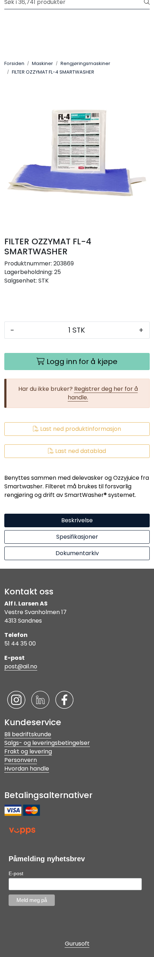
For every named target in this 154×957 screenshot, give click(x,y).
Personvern (20, 760)
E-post (16, 873)
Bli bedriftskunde (27, 734)
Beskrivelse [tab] (77, 520)
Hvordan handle (26, 768)
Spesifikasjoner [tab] (77, 537)
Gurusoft (77, 943)
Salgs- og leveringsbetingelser (47, 743)
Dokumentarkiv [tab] (77, 553)
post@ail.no (20, 666)
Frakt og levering (28, 751)
